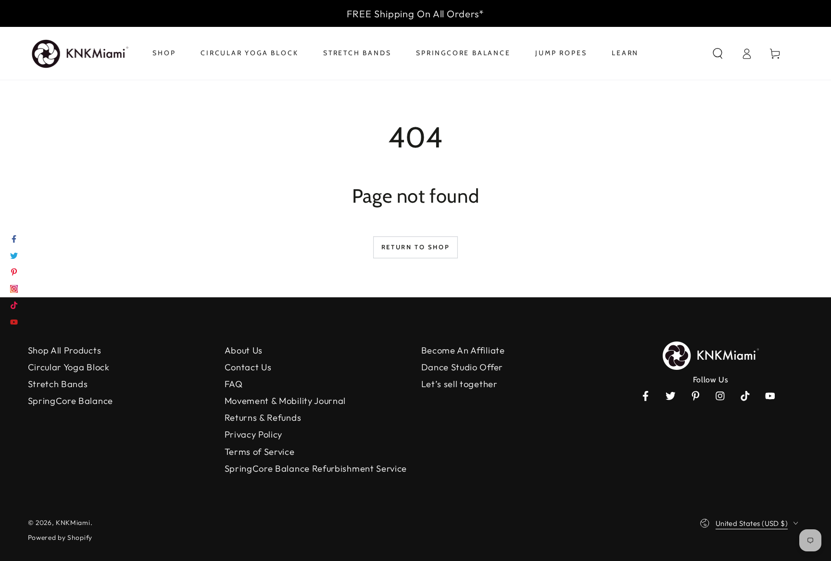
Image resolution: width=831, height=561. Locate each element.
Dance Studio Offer (462, 367)
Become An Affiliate (463, 350)
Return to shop (415, 247)
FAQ (234, 384)
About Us (244, 350)
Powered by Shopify (60, 537)
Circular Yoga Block (69, 367)
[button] (717, 53)
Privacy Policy (254, 434)
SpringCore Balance (70, 400)
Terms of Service (260, 451)
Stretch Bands (58, 384)
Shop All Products (64, 350)
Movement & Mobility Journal (285, 400)
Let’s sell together (459, 384)
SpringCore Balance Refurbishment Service (316, 468)
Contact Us (248, 367)
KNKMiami (73, 522)
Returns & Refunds (263, 417)
